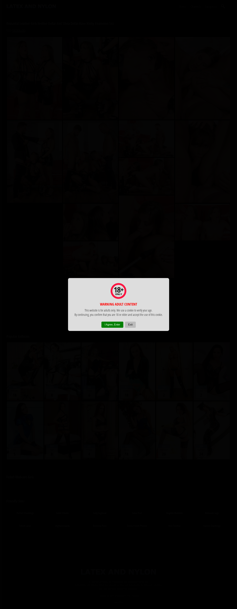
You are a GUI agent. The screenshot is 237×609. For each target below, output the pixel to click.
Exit (130, 324)
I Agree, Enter (112, 324)
